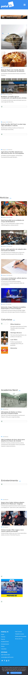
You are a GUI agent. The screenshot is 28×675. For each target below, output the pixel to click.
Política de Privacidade (20, 636)
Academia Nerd (5, 641)
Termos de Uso (18, 638)
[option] (14, 17)
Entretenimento (5, 644)
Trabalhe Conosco (19, 634)
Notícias (3, 636)
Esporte (3, 639)
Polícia (2, 646)
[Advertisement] (14, 175)
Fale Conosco (18, 631)
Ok (8, 672)
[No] (26, 670)
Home (2, 634)
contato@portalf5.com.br (7, 657)
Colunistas (3, 649)
